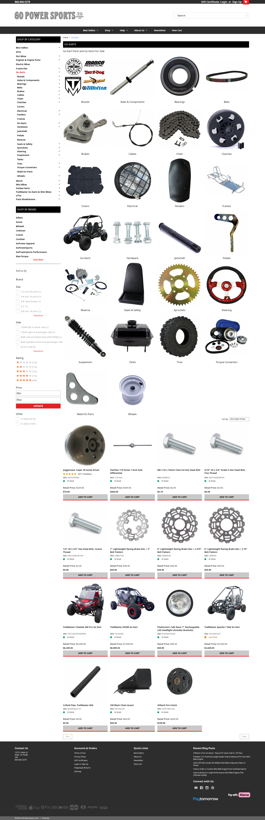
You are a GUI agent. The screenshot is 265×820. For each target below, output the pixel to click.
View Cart (177, 30)
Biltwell (20, 226)
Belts (19, 87)
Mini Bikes (21, 184)
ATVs (18, 51)
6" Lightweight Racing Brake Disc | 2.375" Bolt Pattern (179, 550)
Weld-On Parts (25, 171)
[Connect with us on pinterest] (212, 787)
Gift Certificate (210, 2)
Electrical (22, 110)
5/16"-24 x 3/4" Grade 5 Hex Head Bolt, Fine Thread (224, 471)
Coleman (20, 230)
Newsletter (160, 30)
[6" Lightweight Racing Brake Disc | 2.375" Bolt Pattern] (179, 525)
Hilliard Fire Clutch (167, 705)
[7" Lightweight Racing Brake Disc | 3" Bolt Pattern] (132, 525)
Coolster (20, 239)
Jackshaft (22, 131)
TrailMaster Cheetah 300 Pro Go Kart (82, 627)
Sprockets (22, 147)
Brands (21, 76)
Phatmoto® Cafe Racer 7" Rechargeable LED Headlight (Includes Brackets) (178, 629)
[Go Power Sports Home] (49, 15)
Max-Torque (22, 256)
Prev (67, 736)
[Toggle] (59, 47)
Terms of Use (80, 753)
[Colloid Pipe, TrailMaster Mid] (85, 681)
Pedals (20, 135)
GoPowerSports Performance (31, 252)
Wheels (21, 175)
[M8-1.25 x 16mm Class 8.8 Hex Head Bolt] (179, 446)
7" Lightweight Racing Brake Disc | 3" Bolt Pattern (130, 550)
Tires (19, 163)
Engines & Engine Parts (28, 59)
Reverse (21, 139)
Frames (21, 118)
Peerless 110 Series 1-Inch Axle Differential (126, 471)
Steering (21, 151)
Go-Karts (20, 72)
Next (244, 736)
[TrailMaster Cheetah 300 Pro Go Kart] (85, 603)
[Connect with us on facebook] (201, 787)
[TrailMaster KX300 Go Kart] (132, 603)
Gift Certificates (81, 760)
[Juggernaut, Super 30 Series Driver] (85, 446)
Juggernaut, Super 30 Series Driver (81, 469)
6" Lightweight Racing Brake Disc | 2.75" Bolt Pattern (225, 550)
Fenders (21, 114)
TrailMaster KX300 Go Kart (124, 627)
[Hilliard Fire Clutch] (179, 681)
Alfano (19, 217)
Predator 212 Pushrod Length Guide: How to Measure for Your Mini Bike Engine (221, 757)
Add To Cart (85, 496)
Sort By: (225, 419)
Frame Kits (21, 68)
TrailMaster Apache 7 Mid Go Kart (222, 627)
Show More (38, 260)
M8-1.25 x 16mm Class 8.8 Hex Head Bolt (178, 469)
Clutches (21, 102)
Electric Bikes (23, 64)
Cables (20, 94)
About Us (138, 756)
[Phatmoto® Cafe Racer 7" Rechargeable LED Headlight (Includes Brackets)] (179, 603)
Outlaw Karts (23, 188)
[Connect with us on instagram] (207, 787)
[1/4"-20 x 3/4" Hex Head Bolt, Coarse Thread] (85, 525)
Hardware (22, 126)
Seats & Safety (24, 144)
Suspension (23, 155)
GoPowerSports (24, 247)
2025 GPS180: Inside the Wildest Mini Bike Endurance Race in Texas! (219, 764)
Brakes (20, 91)
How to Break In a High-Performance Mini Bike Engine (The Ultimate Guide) (218, 773)
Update (38, 406)
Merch (19, 180)
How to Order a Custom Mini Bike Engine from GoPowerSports (219, 769)
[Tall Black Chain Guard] (132, 681)
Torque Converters (27, 167)
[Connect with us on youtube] (196, 787)
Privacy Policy (80, 756)
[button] (91, 30)
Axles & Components (28, 80)
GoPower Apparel (25, 243)
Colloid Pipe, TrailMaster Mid (78, 705)
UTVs (18, 195)
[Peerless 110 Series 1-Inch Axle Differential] (132, 446)
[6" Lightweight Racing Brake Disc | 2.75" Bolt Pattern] (226, 525)
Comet (19, 234)
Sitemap (77, 771)
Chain (20, 98)
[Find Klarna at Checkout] (221, 794)
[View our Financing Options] (221, 799)
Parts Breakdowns (25, 199)
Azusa (19, 221)
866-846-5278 (22, 2)
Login (223, 2)
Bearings (21, 83)
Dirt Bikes (21, 56)
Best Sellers (22, 47)
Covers (20, 106)
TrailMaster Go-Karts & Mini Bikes (33, 191)
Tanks (20, 159)
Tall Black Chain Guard (122, 705)
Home (65, 37)
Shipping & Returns (82, 767)
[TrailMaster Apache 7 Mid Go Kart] (226, 603)
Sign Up (237, 2)
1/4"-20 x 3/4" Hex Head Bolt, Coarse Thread (82, 550)
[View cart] (246, 2)
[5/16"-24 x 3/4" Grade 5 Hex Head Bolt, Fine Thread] (226, 446)
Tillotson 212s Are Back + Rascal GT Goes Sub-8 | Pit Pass (217, 753)
